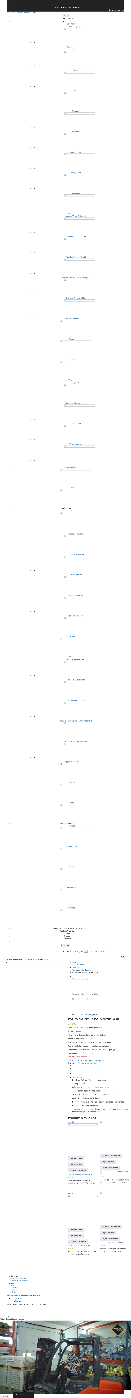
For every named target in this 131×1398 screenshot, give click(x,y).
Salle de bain (78, 965)
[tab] (100, 1095)
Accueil (13, 1285)
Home (75, 962)
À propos (14, 1291)
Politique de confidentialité (19, 1280)
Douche (75, 967)
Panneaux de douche (81, 970)
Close (66, 945)
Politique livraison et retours (19, 1278)
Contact (13, 1292)
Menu (66, 16)
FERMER (5, 1396)
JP (25, 959)
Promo (13, 1289)
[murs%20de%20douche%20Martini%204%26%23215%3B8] (73, 1065)
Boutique (14, 1287)
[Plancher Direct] (14, 13)
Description (77, 1077)
